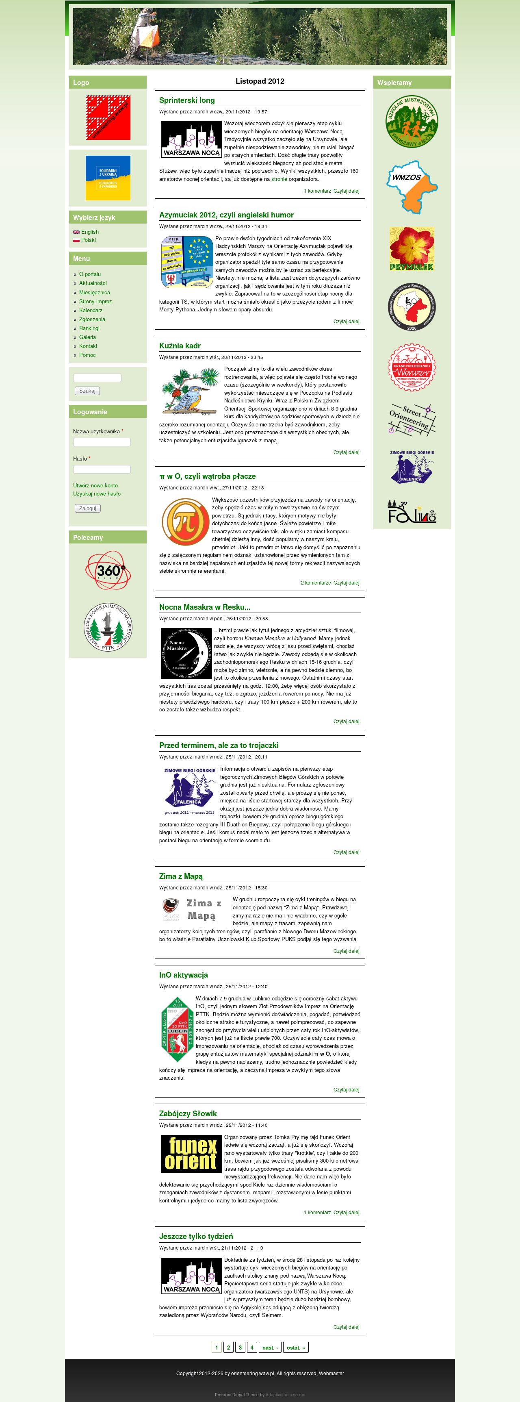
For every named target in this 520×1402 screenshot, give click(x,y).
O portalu (90, 274)
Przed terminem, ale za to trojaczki (219, 745)
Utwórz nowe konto (95, 485)
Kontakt (88, 346)
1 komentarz (317, 190)
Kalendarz (91, 310)
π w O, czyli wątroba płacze (207, 476)
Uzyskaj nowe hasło (97, 493)
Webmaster (331, 1372)
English (89, 231)
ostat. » (296, 1347)
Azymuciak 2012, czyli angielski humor (226, 214)
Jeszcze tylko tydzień (196, 1236)
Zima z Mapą (181, 876)
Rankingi (89, 328)
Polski (88, 239)
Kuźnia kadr (180, 345)
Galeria (87, 337)
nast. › (270, 1347)
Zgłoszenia (92, 319)
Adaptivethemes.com (285, 1395)
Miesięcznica (94, 292)
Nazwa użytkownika (98, 431)
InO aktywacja (183, 974)
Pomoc (87, 355)
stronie (279, 179)
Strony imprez (95, 301)
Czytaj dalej (347, 190)
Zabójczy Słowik (188, 1113)
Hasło (82, 458)
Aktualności (93, 283)
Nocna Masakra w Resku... (205, 607)
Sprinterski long (187, 100)
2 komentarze (316, 582)
